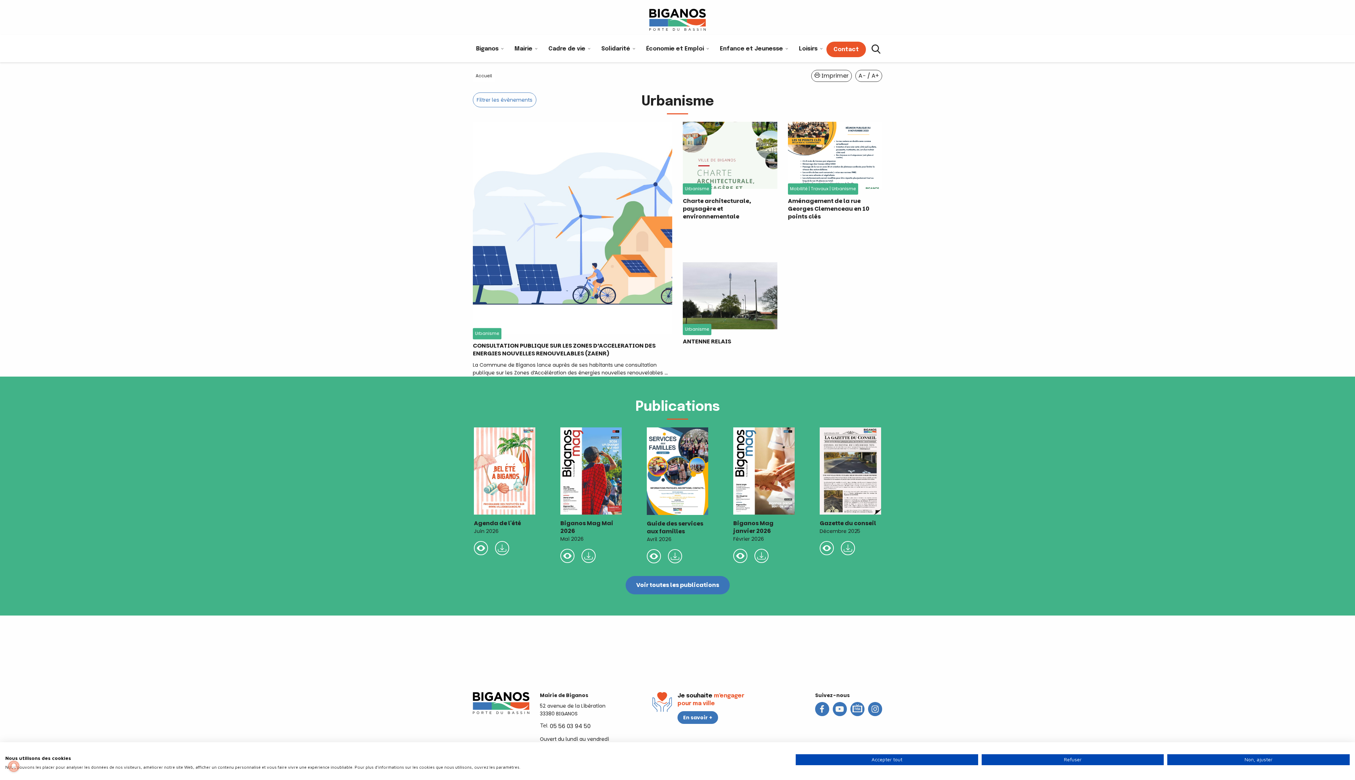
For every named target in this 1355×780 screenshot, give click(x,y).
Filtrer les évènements (504, 99)
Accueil (484, 76)
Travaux (820, 189)
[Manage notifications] (13, 766)
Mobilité (799, 189)
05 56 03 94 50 (570, 726)
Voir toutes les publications (677, 585)
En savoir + (697, 717)
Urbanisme (487, 334)
